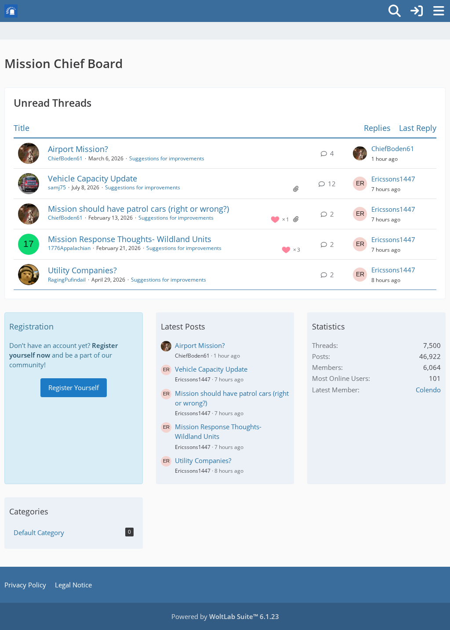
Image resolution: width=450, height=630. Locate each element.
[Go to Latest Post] (360, 153)
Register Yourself (73, 387)
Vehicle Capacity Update (92, 178)
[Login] (416, 11)
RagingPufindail (67, 279)
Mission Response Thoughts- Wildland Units (129, 239)
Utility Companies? (82, 270)
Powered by (225, 616)
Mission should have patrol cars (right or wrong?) (138, 208)
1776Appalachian (69, 248)
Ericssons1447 (393, 178)
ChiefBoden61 (65, 158)
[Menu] (438, 11)
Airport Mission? (78, 149)
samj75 (57, 187)
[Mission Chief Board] (11, 11)
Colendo (428, 389)
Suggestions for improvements (166, 158)
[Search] (394, 11)
